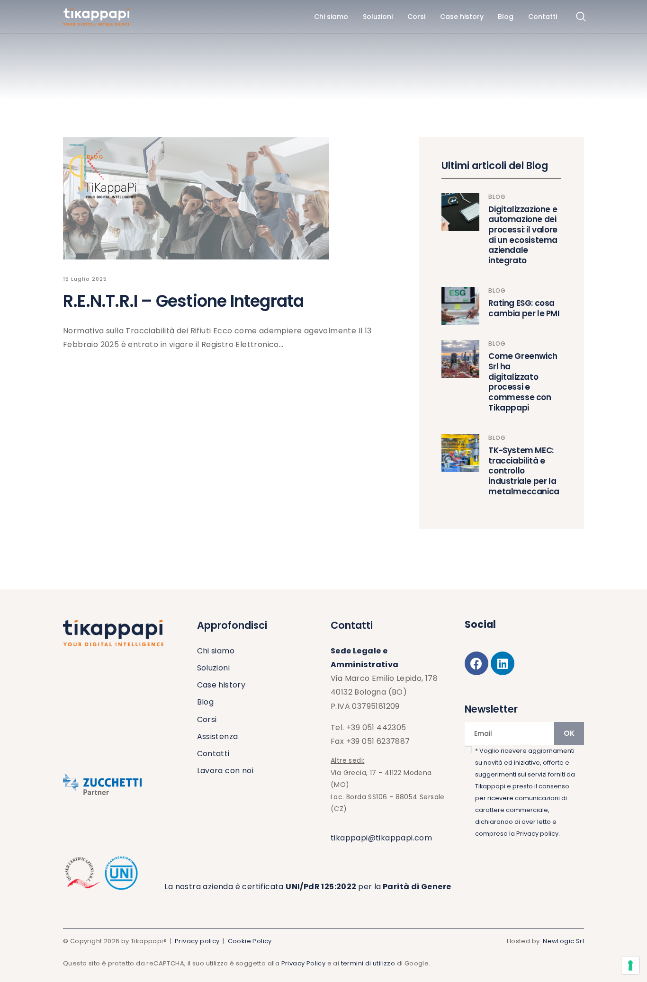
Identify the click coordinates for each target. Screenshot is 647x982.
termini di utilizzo (368, 963)
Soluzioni (213, 667)
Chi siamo (216, 650)
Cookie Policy (250, 941)
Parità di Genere (416, 886)
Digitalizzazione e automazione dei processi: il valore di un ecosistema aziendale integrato (522, 235)
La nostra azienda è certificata (225, 886)
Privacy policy (537, 834)
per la (369, 886)
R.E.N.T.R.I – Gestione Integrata (183, 301)
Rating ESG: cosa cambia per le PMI (523, 308)
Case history (221, 684)
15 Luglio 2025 (85, 279)
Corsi (207, 719)
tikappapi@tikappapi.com (381, 837)
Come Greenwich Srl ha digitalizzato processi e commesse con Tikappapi (522, 382)
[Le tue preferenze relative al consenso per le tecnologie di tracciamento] (630, 965)
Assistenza (217, 736)
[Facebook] (476, 663)
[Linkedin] (502, 663)
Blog (95, 157)
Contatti (213, 753)
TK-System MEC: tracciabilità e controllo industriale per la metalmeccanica (523, 471)
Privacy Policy (303, 963)
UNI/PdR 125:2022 (322, 886)
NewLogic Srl (563, 941)
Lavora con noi (225, 770)
